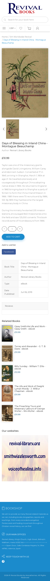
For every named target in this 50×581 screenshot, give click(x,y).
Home (5, 37)
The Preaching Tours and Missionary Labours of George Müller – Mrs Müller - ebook (30, 408)
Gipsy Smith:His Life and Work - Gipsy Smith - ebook (30, 327)
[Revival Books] (25, 8)
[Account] (37, 28)
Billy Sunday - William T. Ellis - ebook (30, 367)
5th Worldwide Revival (21, 37)
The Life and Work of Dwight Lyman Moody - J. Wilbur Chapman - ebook (29, 388)
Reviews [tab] (9, 306)
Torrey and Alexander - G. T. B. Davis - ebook (30, 347)
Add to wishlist (9, 245)
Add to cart (13, 237)
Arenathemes (31, 575)
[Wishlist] (21, 28)
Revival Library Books (20, 150)
